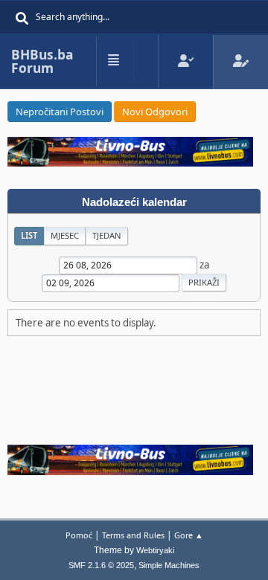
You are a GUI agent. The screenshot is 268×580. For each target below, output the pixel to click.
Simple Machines (169, 565)
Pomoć (79, 535)
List (29, 235)
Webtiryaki (155, 550)
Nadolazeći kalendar (134, 202)
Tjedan (106, 235)
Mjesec (65, 235)
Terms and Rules (133, 535)
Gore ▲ (188, 535)
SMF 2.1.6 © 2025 (101, 565)
